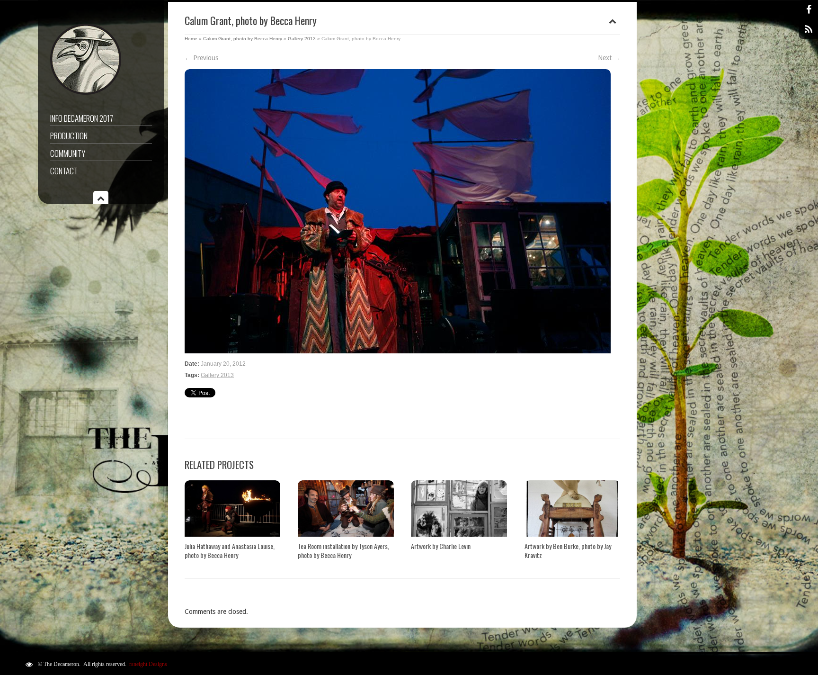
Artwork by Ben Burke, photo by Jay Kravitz (568, 550)
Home (191, 38)
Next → (609, 58)
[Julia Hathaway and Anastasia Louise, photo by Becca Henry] (232, 508)
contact (64, 171)
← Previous (201, 58)
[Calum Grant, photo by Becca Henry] (402, 211)
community (67, 153)
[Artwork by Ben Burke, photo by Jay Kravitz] (572, 508)
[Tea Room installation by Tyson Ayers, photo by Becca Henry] (345, 508)
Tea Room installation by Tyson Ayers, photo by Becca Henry (343, 550)
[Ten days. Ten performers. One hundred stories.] (85, 92)
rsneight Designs (148, 664)
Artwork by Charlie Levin (441, 546)
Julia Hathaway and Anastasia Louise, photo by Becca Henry (230, 550)
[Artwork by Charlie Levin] (459, 508)
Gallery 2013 (302, 38)
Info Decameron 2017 (81, 118)
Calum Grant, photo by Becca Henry (242, 38)
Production (69, 136)
